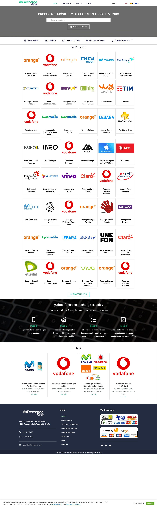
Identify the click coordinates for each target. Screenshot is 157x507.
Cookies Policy (56, 504)
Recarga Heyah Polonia (106, 221)
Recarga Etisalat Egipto (31, 282)
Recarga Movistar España (106, 74)
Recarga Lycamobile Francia (50, 252)
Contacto (77, 3)
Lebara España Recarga (106, 131)
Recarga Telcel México (88, 251)
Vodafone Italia (31, 130)
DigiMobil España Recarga (88, 74)
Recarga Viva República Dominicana (87, 283)
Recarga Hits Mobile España (88, 103)
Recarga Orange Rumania (106, 282)
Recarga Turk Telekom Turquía (125, 74)
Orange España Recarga (31, 74)
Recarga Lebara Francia (68, 251)
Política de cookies (68, 432)
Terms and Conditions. (73, 504)
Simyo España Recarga (68, 74)
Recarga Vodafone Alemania (106, 191)
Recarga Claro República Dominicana (125, 252)
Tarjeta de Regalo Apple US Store (106, 162)
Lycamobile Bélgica (68, 131)
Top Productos (78, 47)
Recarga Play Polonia (125, 221)
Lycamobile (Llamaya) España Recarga (50, 132)
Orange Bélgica (87, 130)
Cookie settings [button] (139, 503)
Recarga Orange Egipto (69, 282)
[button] (79, 26)
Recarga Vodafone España (50, 74)
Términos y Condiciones (69, 424)
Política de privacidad (69, 428)
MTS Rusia (125, 161)
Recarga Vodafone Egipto (50, 282)
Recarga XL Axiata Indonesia (50, 190)
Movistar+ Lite (31, 220)
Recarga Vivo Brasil (69, 190)
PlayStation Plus (125, 130)
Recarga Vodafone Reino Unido (68, 222)
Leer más (34, 394)
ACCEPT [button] (150, 503)
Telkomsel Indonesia (31, 190)
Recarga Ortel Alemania (125, 190)
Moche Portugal (87, 161)
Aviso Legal (65, 436)
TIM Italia (125, 102)
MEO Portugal (50, 161)
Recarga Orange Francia (31, 251)
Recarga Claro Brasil (88, 190)
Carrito (88, 3)
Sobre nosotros (67, 420)
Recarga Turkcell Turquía (31, 103)
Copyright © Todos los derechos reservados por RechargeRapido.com (78, 452)
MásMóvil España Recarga (31, 162)
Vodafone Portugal (69, 162)
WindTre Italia (106, 102)
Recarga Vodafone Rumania (125, 283)
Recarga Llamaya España (69, 103)
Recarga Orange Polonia (87, 221)
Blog (78, 348)
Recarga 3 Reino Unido (50, 221)
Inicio (55, 3)
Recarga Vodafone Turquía (50, 103)
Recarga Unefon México (106, 251)
